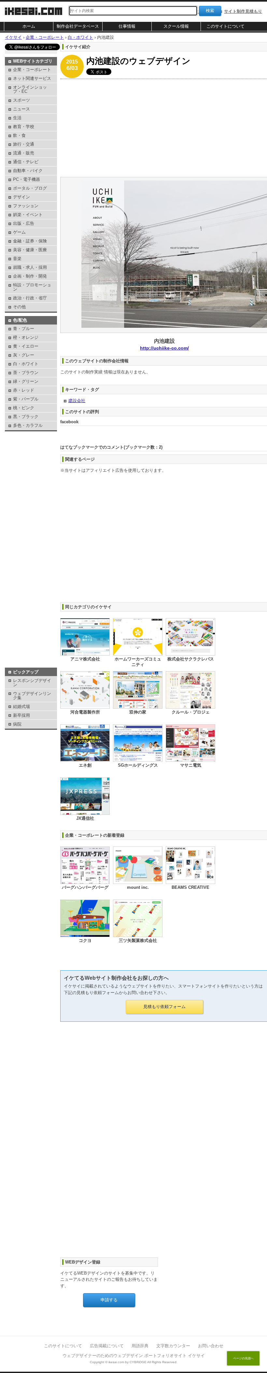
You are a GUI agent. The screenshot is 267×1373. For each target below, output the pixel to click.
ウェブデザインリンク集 (32, 695)
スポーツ (21, 100)
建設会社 (76, 400)
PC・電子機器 (26, 179)
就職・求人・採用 (30, 267)
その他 (19, 306)
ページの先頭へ (243, 1358)
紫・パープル (25, 399)
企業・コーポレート (32, 69)
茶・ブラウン (25, 372)
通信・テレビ (25, 161)
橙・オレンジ (25, 337)
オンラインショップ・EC (30, 89)
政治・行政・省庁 (30, 298)
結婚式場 (21, 706)
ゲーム (19, 232)
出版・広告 (23, 223)
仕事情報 (127, 26)
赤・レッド (23, 390)
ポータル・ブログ (30, 188)
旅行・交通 (23, 144)
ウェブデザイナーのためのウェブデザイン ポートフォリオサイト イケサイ (134, 1355)
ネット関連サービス (32, 78)
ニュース (21, 109)
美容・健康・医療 (30, 249)
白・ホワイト (25, 363)
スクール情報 (176, 26)
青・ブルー (23, 328)
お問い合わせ (210, 1345)
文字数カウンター (173, 1345)
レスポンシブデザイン (32, 682)
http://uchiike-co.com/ (164, 348)
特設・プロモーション (32, 287)
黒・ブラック (25, 416)
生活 (17, 117)
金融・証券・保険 (30, 240)
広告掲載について (107, 1345)
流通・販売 (23, 153)
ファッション (25, 205)
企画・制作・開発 (30, 276)
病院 (17, 724)
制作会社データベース (78, 26)
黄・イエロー (25, 346)
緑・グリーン (25, 381)
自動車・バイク (28, 170)
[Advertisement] (31, 449)
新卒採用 (21, 715)
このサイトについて (225, 26)
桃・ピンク (23, 407)
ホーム (28, 26)
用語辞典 (140, 1345)
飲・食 (19, 135)
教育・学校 (23, 126)
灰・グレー (23, 355)
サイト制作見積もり (243, 11)
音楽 (17, 258)
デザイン (21, 197)
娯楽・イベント (28, 214)
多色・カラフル (28, 425)
